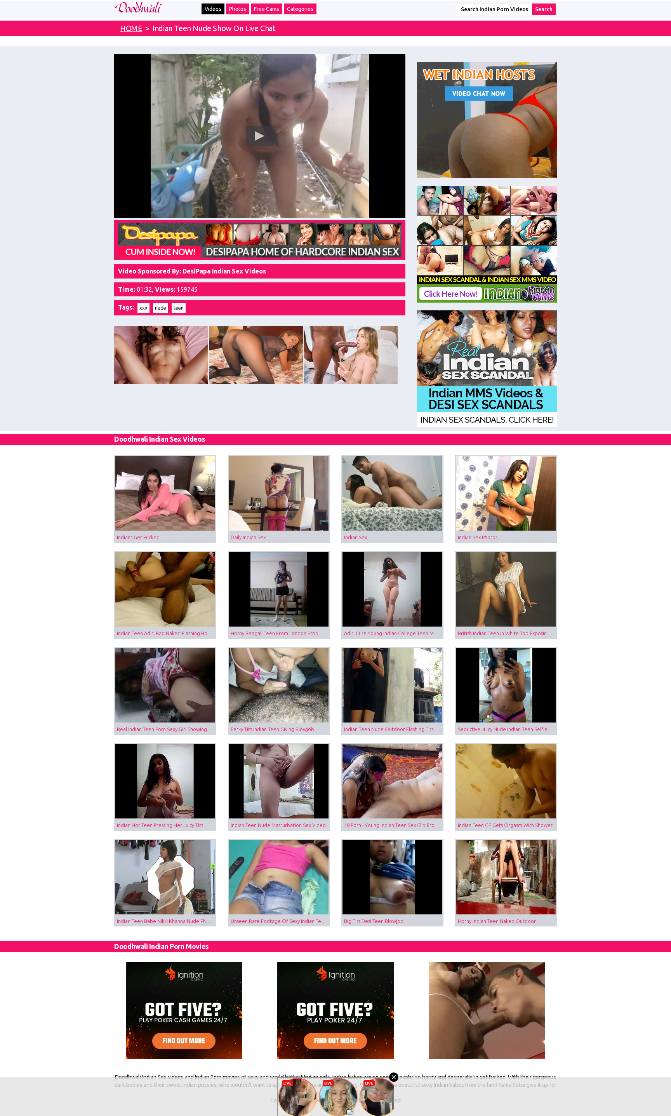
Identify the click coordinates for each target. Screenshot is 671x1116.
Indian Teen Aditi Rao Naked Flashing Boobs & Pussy (166, 633)
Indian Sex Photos (477, 537)
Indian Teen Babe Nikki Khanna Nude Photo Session (166, 921)
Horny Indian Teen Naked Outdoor (497, 921)
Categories (300, 9)
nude (160, 307)
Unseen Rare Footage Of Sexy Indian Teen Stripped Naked (280, 921)
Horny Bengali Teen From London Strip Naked (280, 633)
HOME (131, 28)
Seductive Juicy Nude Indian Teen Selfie (503, 729)
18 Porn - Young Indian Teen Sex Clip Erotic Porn (393, 825)
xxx (143, 307)
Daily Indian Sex (248, 537)
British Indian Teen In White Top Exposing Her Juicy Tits (507, 633)
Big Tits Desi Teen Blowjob (373, 921)
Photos (237, 9)
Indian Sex (355, 537)
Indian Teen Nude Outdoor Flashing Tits (388, 729)
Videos (213, 9)
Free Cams (266, 9)
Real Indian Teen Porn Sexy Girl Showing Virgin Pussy (166, 729)
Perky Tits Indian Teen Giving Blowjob (272, 729)
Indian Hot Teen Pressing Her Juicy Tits (160, 825)
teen (179, 307)
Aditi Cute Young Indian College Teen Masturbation (393, 633)
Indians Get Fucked (138, 537)
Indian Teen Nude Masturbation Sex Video (278, 825)
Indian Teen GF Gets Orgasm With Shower (505, 825)
